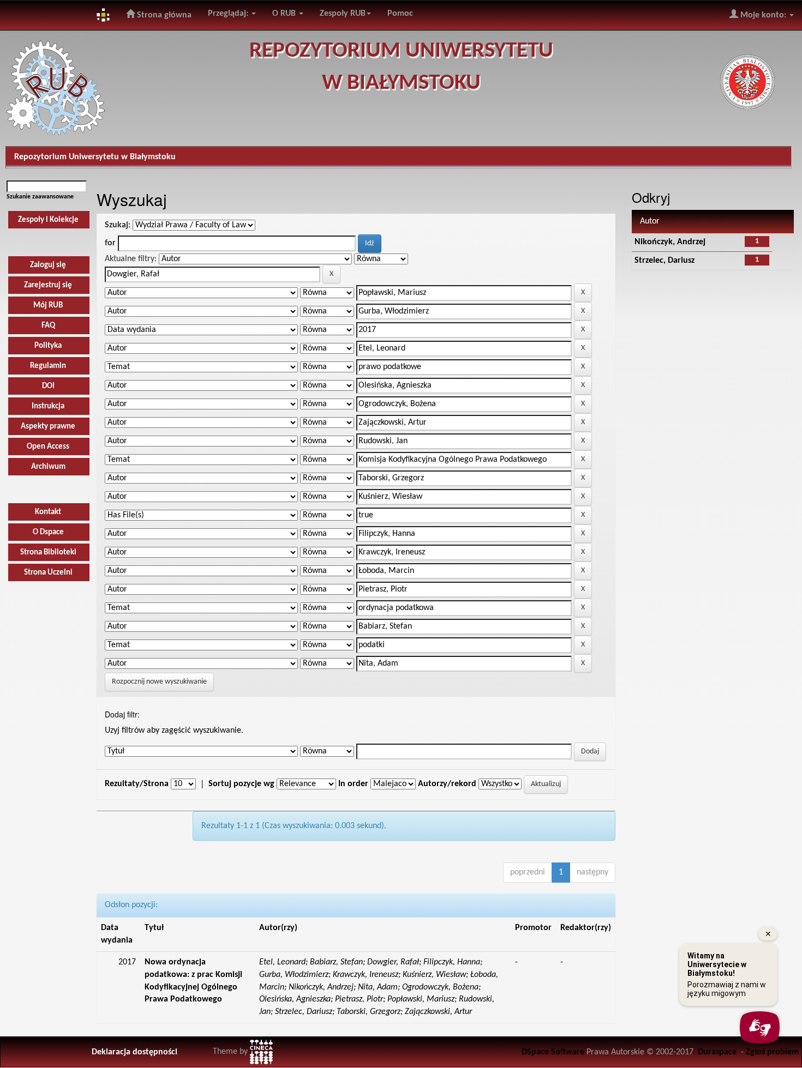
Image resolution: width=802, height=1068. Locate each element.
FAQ (48, 326)
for (110, 243)
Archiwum (48, 467)
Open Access (48, 447)
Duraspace (717, 1052)
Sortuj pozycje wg (241, 784)
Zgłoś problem (772, 1052)
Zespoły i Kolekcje (48, 220)
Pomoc (400, 13)
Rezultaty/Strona (137, 784)
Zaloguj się (48, 265)
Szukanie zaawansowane (40, 197)
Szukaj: (117, 225)
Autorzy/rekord (447, 784)
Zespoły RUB (343, 13)
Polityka (48, 346)
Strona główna (163, 15)
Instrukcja (48, 406)
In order (353, 784)
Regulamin (48, 366)
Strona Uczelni (48, 573)
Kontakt (48, 512)
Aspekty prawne (48, 427)
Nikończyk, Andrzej (670, 242)
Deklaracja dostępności (134, 1052)
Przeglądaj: (229, 13)
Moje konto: (763, 15)
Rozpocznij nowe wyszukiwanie (159, 682)
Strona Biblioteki (48, 552)
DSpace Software (553, 1052)
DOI (48, 386)
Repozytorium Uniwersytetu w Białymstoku (95, 157)
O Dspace (48, 532)
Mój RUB (48, 305)
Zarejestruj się (48, 285)
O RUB (285, 13)
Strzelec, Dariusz (665, 260)
